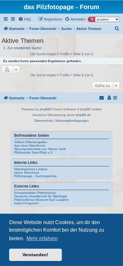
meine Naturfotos (26, 172)
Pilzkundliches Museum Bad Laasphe (41, 199)
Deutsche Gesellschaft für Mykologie (40, 196)
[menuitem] (24, 19)
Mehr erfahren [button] (42, 238)
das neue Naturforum (29, 145)
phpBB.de (83, 115)
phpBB (45, 109)
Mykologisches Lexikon (31, 169)
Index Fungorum (26, 203)
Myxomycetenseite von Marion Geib (40, 149)
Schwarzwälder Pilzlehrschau (35, 192)
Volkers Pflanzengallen (30, 142)
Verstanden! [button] (35, 254)
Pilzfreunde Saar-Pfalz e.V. (33, 152)
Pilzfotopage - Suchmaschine (35, 176)
